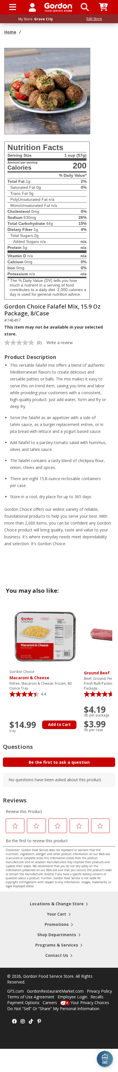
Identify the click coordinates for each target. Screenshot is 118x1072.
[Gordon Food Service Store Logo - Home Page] (58, 7)
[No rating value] (20, 342)
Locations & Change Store (57, 903)
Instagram (22, 1021)
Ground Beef (97, 673)
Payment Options (23, 1002)
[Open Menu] (12, 7)
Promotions (57, 924)
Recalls (97, 997)
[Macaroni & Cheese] (45, 636)
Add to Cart (59, 724)
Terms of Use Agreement (30, 997)
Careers (50, 1002)
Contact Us (56, 955)
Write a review (59, 342)
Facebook (14, 1021)
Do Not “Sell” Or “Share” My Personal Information (53, 1008)
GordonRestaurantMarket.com (55, 991)
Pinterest (39, 1021)
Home (10, 32)
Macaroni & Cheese (29, 674)
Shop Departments (56, 934)
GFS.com (15, 991)
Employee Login (72, 997)
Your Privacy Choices (89, 1002)
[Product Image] (48, 90)
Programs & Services (56, 945)
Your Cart (56, 914)
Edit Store (94, 18)
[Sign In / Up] (32, 7)
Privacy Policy (99, 991)
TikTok (31, 1021)
